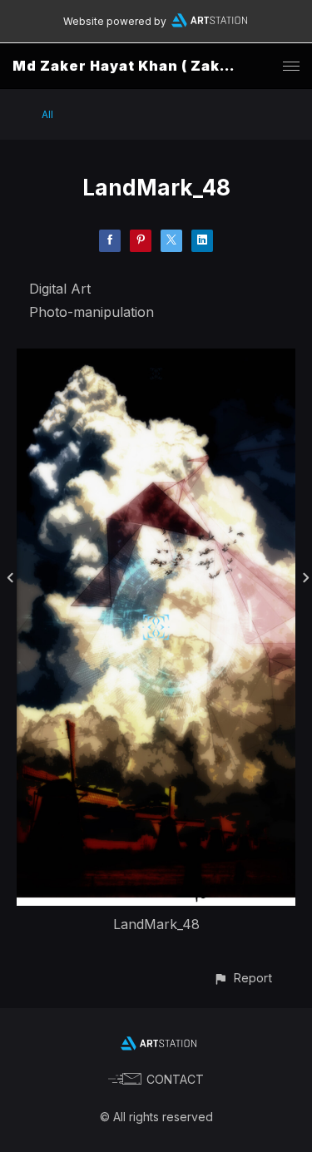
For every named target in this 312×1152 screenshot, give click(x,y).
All (47, 114)
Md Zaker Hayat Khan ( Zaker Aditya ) (156, 65)
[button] (242, 978)
